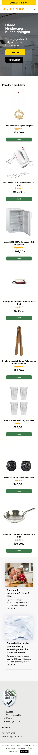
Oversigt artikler (13, 721)
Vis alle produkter (14, 715)
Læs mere (21, 748)
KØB (19, 139)
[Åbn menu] (34, 9)
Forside (9, 712)
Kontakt (9, 718)
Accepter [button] (24, 751)
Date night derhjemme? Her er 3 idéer (18, 593)
